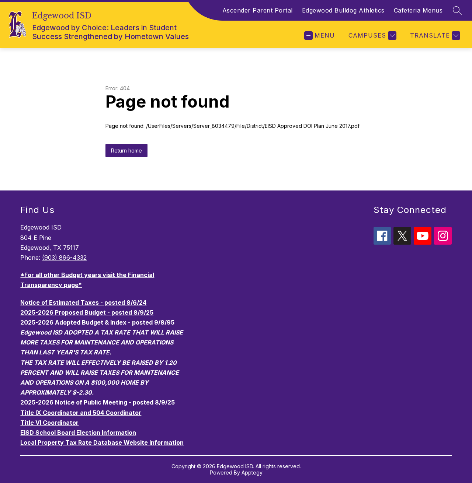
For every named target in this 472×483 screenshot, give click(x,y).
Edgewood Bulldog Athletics (343, 10)
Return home (126, 150)
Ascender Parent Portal (257, 10)
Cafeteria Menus (418, 10)
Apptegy (252, 472)
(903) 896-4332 (64, 257)
